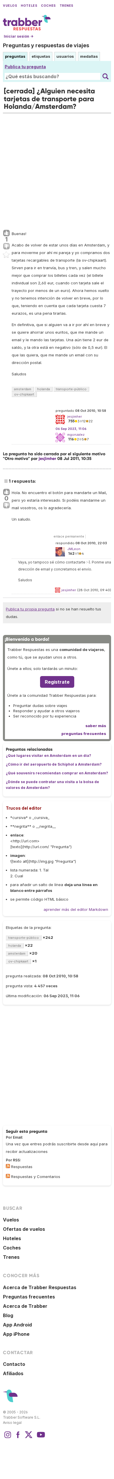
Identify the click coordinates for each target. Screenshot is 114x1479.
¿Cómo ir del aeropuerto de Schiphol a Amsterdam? (54, 764)
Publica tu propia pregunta (30, 609)
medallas (89, 56)
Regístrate (57, 682)
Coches (48, 6)
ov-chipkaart (24, 394)
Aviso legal (12, 1422)
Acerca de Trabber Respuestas (39, 1287)
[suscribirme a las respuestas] (8, 1166)
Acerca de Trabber (25, 1306)
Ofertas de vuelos (24, 1229)
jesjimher (47, 458)
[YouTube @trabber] (40, 1438)
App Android (17, 1325)
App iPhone (16, 1334)
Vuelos (10, 6)
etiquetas (41, 56)
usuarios (65, 56)
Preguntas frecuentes (29, 1297)
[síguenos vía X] (28, 1438)
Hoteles (29, 6)
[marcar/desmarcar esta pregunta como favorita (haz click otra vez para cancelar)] (6, 254)
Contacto (14, 1364)
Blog (8, 1315)
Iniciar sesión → (18, 36)
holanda (43, 389)
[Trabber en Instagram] (7, 1438)
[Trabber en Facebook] (18, 1438)
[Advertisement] (57, 170)
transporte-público (71, 389)
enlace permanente (68, 536)
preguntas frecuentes (83, 733)
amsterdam (22, 389)
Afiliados (13, 1373)
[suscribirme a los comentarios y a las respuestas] (8, 1176)
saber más (95, 725)
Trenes (66, 6)
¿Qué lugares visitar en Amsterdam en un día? (48, 755)
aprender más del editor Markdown (76, 909)
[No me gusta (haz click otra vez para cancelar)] (6, 246)
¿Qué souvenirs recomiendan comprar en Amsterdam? (57, 773)
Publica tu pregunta (25, 66)
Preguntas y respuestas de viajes (46, 45)
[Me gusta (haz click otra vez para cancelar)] (6, 233)
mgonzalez (75, 435)
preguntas (15, 56)
